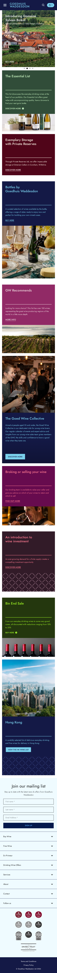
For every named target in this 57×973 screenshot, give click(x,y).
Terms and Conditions (28, 961)
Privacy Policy (28, 965)
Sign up (28, 825)
